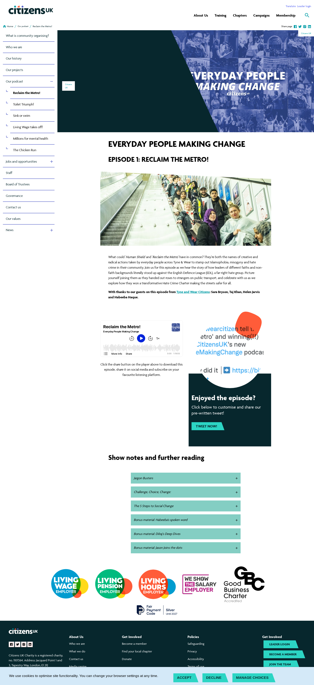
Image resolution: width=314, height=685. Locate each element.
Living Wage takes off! (28, 127)
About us (76, 637)
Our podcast (23, 26)
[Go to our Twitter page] (17, 644)
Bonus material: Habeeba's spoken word (160, 520)
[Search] (307, 15)
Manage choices (252, 678)
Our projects (14, 70)
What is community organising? (27, 36)
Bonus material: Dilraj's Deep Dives (157, 534)
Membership (285, 15)
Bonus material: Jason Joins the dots (158, 547)
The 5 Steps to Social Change (153, 506)
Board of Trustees (18, 184)
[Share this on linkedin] (309, 26)
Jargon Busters (143, 478)
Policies (193, 637)
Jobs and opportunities (21, 161)
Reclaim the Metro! (42, 26)
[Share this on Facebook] (295, 26)
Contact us (13, 207)
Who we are (14, 47)
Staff (9, 173)
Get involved (132, 637)
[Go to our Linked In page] (30, 644)
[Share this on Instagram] (304, 26)
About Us (201, 15)
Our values (13, 219)
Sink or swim (21, 115)
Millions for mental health (30, 138)
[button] (237, 478)
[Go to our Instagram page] (24, 644)
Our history (14, 58)
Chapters (240, 15)
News (9, 230)
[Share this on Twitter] (300, 26)
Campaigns (261, 15)
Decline (214, 678)
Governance (14, 196)
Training (220, 15)
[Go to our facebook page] (11, 644)
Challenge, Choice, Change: (152, 492)
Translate (291, 6)
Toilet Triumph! (23, 104)
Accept (184, 678)
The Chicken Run (24, 150)
